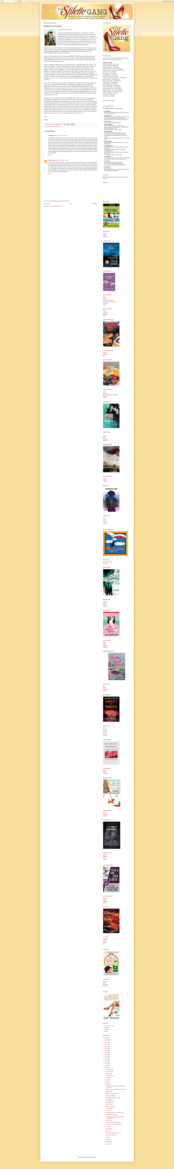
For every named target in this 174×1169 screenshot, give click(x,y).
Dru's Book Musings (108, 562)
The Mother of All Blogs (111, 1114)
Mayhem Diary (109, 1100)
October (108, 1073)
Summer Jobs (109, 1120)
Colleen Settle (51, 160)
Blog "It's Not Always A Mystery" (110, 394)
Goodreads (105, 735)
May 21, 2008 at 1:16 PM (61, 135)
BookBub (106, 1027)
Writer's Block (109, 1091)
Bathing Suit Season (111, 1106)
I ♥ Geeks (108, 1110)
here (107, 178)
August (107, 1077)
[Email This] (67, 124)
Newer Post (47, 203)
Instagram (105, 312)
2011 (105, 1061)
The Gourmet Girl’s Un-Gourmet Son (114, 1112)
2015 (105, 1052)
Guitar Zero (108, 1126)
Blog (104, 355)
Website (105, 233)
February (108, 1142)
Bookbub (105, 524)
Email (104, 297)
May (107, 1084)
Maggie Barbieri (51, 126)
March (107, 1139)
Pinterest (105, 859)
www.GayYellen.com (109, 1025)
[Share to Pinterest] (74, 124)
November (108, 1071)
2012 (105, 1059)
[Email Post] (64, 124)
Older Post (94, 203)
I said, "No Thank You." (111, 1135)
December (108, 1069)
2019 (105, 1044)
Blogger (94, 1157)
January (108, 1144)
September (108, 1075)
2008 (105, 1067)
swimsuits (57, 126)
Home (71, 203)
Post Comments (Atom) (56, 206)
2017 (105, 1048)
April (107, 1137)
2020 (105, 1042)
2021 (105, 1040)
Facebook (105, 237)
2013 (105, 1057)
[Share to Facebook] (72, 124)
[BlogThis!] (69, 124)
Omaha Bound (109, 1104)
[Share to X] (71, 124)
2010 (105, 1063)
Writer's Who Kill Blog (108, 300)
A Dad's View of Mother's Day (113, 1122)
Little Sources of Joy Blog (109, 301)
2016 (105, 1050)
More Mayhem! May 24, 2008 (113, 1097)
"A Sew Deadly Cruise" (120, 159)
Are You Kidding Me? (111, 1095)
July (107, 1080)
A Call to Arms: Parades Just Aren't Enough (116, 1089)
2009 (105, 1065)
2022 (105, 1038)
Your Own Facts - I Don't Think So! (114, 1124)
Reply (49, 155)
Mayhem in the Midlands (112, 1093)
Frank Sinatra (109, 1128)
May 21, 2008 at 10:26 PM (62, 160)
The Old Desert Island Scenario (113, 1133)
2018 (105, 1046)
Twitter (104, 235)
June (107, 1082)
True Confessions (110, 1102)
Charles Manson (110, 1108)
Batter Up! (108, 1131)
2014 (105, 1054)
